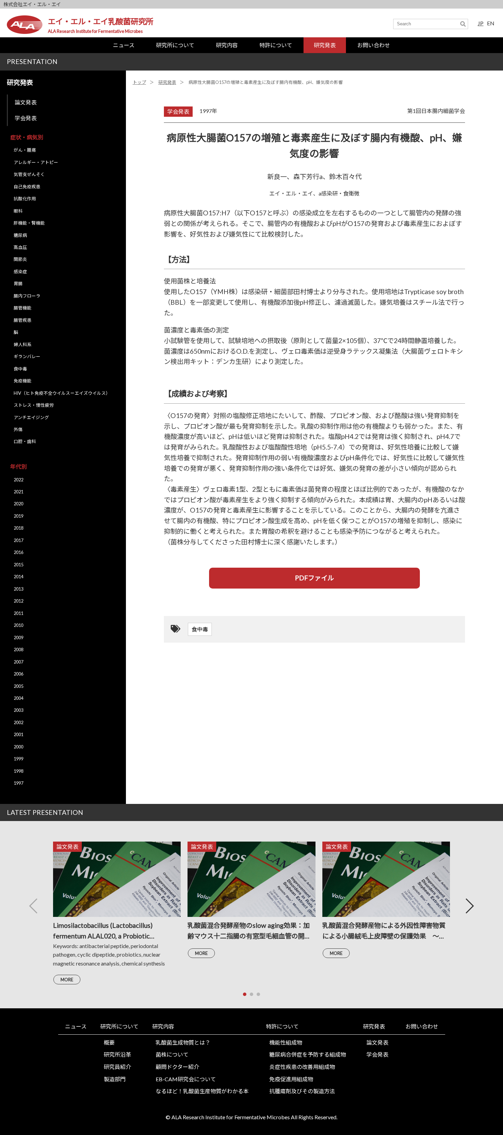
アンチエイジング (31, 417)
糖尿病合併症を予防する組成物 (307, 1054)
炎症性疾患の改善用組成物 (302, 1066)
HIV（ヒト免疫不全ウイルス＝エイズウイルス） (62, 393)
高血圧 (20, 247)
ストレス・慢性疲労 (34, 405)
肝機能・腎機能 (29, 223)
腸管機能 (22, 308)
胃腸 (18, 283)
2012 (18, 601)
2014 (18, 576)
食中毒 (20, 368)
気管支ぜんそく (29, 174)
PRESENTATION (32, 61)
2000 (18, 746)
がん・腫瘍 (25, 150)
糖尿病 (20, 235)
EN (490, 23)
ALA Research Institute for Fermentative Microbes (95, 31)
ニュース (123, 45)
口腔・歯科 (25, 441)
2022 (18, 479)
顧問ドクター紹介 (177, 1066)
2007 (18, 662)
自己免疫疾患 (27, 186)
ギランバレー (27, 356)
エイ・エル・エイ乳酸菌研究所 (100, 21)
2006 (18, 674)
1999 (18, 758)
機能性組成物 (285, 1042)
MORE (67, 979)
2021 (18, 491)
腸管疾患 (22, 320)
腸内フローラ (27, 296)
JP (480, 23)
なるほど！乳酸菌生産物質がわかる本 (202, 1091)
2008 (18, 649)
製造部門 (115, 1079)
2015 (18, 564)
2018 (18, 528)
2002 (18, 722)
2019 (18, 516)
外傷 (18, 429)
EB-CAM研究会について (186, 1079)
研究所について (175, 45)
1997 (18, 783)
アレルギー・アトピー (36, 162)
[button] (469, 905)
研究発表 (325, 45)
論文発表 (26, 102)
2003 (18, 710)
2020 (18, 503)
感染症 (20, 271)
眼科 (18, 211)
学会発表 (26, 118)
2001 (18, 734)
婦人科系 (22, 344)
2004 (18, 698)
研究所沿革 (117, 1054)
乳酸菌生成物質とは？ (183, 1042)
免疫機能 (22, 380)
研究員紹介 (117, 1066)
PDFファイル (314, 578)
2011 (18, 613)
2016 (18, 552)
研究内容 (227, 45)
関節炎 (20, 259)
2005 (18, 686)
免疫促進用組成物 (291, 1079)
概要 (109, 1042)
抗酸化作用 (25, 198)
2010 (18, 625)
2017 (18, 540)
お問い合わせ (373, 45)
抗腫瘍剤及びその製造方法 (302, 1091)
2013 (18, 589)
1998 (18, 771)
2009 (18, 637)
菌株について (172, 1054)
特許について (275, 45)
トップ (139, 82)
